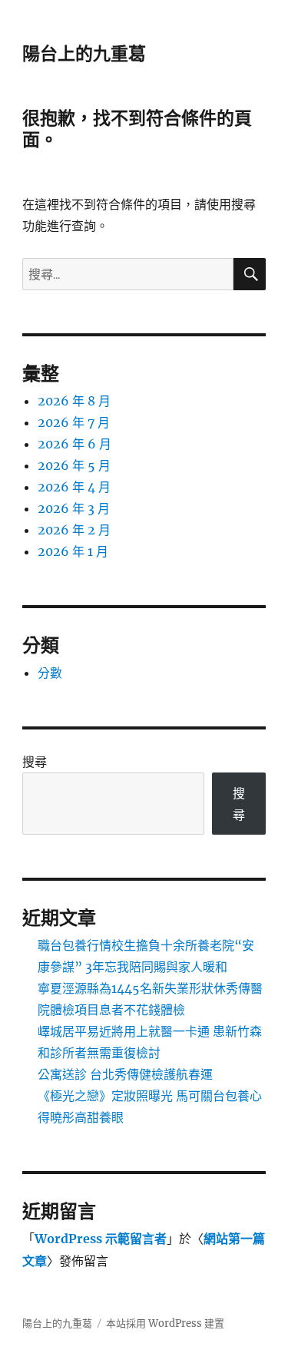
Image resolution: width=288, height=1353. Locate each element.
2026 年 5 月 (74, 465)
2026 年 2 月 (74, 530)
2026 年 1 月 (73, 551)
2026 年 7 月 (74, 422)
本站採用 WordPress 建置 (165, 1323)
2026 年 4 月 (74, 487)
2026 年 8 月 (74, 401)
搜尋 (34, 761)
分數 (50, 672)
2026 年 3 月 (74, 508)
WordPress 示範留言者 (101, 1238)
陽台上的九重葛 (84, 54)
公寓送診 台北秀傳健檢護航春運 (125, 1074)
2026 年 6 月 (74, 444)
